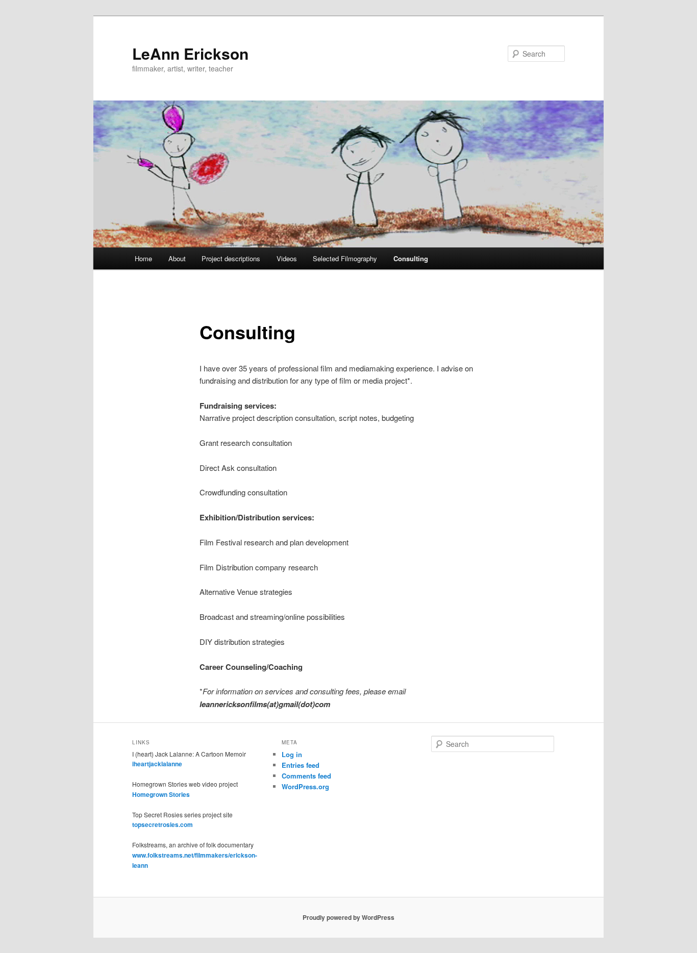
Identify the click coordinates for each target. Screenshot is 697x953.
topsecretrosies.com (162, 824)
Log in (292, 754)
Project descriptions (231, 258)
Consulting (410, 258)
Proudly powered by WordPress (348, 917)
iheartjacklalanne (157, 763)
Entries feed (300, 765)
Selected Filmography (345, 258)
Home (143, 258)
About (177, 258)
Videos (287, 258)
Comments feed (306, 776)
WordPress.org (305, 786)
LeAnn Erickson (190, 53)
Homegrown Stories (161, 794)
